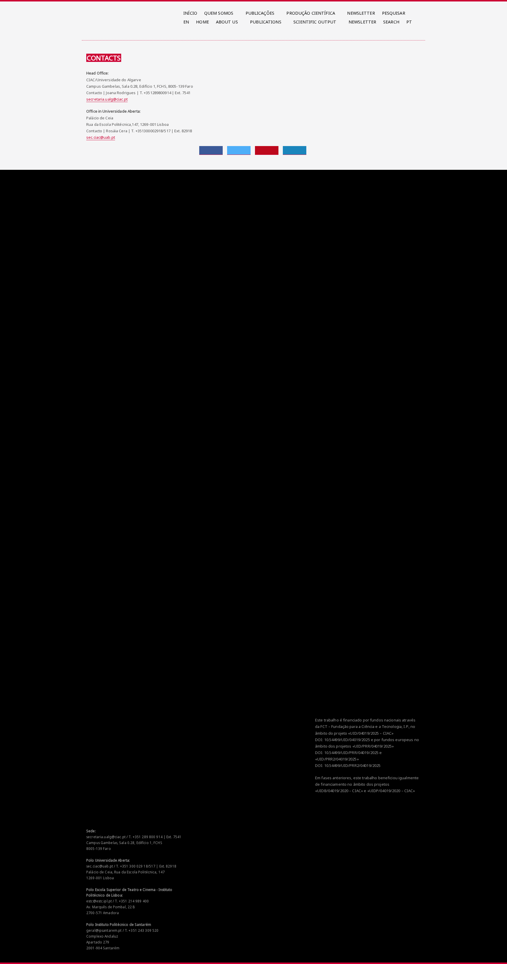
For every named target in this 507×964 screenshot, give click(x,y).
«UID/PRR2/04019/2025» (337, 759)
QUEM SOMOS (218, 13)
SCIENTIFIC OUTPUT (314, 22)
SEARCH (391, 22)
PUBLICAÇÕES (260, 13)
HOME (202, 22)
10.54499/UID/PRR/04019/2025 (351, 752)
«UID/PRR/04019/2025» (373, 746)
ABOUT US (227, 22)
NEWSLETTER (361, 13)
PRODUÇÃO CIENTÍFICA (310, 13)
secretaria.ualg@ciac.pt (107, 99)
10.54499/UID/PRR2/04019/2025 (352, 765)
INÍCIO (190, 13)
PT (409, 22)
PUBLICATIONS (265, 22)
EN (186, 22)
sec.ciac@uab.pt (100, 137)
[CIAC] (87, 11)
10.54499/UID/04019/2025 (347, 739)
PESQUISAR (393, 13)
